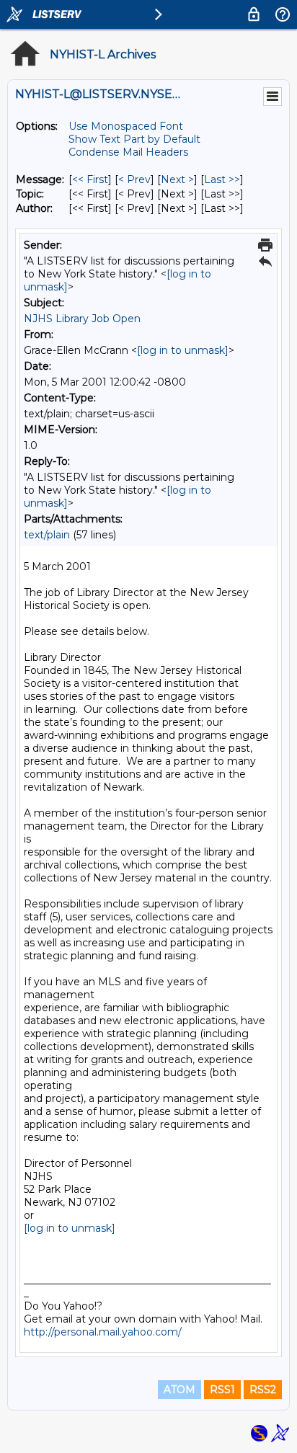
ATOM (179, 1389)
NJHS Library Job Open (82, 318)
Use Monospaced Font (125, 126)
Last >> (222, 179)
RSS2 (262, 1389)
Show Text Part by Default (134, 139)
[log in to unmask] (183, 350)
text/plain (47, 534)
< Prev (134, 179)
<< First (90, 179)
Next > (177, 179)
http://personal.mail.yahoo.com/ (103, 1331)
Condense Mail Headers (128, 152)
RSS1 (222, 1389)
